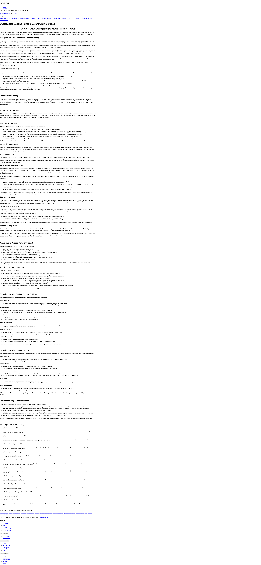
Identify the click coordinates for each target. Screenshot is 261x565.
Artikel (4, 550)
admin (16, 13)
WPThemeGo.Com (43, 517)
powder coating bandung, (33, 513)
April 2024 (5, 527)
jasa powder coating (29, 18)
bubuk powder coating (18, 18)
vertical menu (6, 538)
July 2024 (5, 524)
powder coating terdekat (81, 18)
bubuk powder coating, (46, 513)
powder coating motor (55, 18)
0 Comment (3, 15)
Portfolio (5, 549)
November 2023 (7, 530)
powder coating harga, (6, 513)
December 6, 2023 (5, 13)
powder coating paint (67, 18)
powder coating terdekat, (19, 513)
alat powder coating (5, 18)
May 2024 (5, 525)
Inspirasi (5, 9)
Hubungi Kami (6, 547)
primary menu (6, 536)
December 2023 (7, 529)
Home (4, 7)
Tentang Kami (6, 545)
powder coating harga (42, 18)
